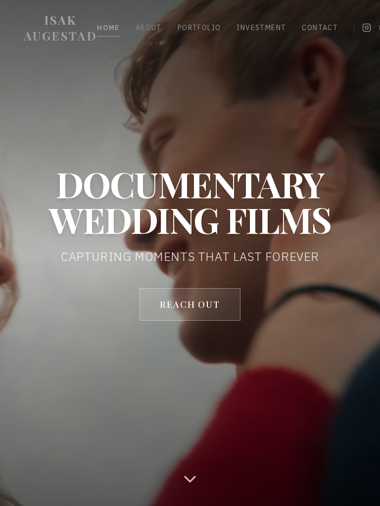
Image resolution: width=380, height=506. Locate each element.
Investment (261, 27)
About (149, 27)
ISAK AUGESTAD (60, 27)
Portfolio (199, 27)
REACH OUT (190, 304)
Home (108, 27)
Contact (320, 27)
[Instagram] (366, 27)
